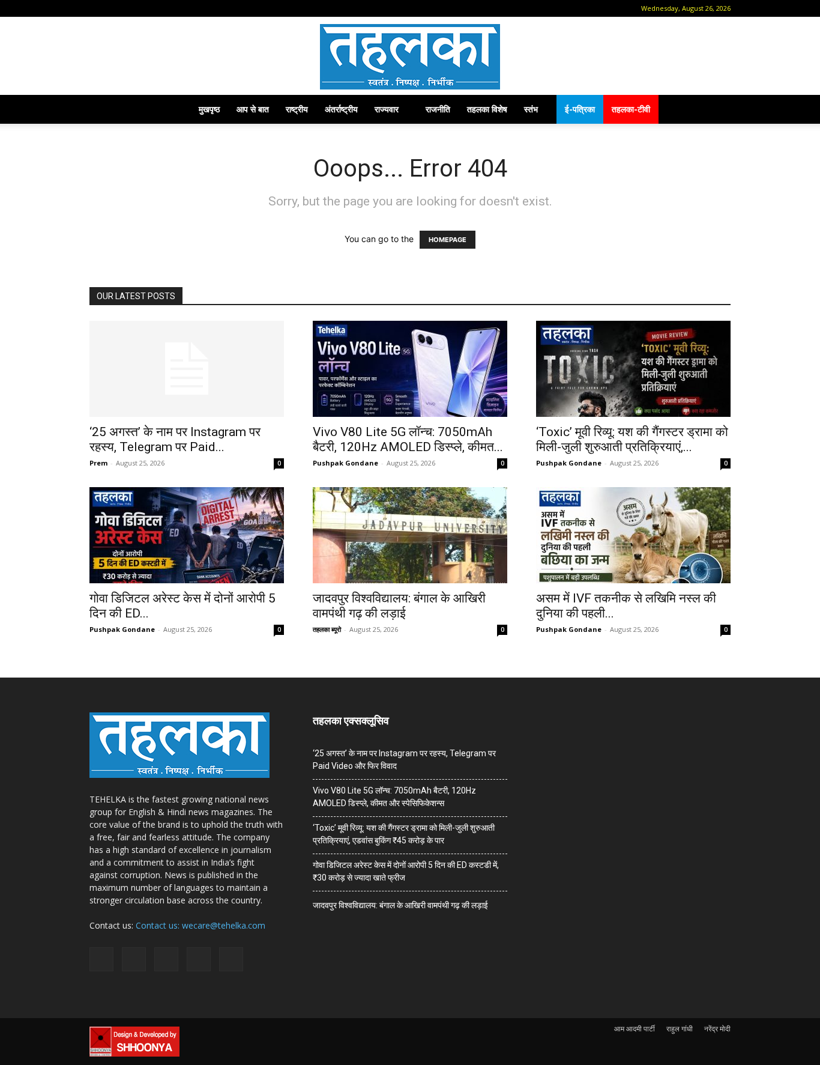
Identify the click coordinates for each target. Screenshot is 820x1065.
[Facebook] (116, 8)
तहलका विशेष (487, 109)
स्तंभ (531, 109)
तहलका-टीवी (631, 109)
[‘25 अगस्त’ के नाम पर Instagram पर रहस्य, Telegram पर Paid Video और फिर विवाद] (186, 369)
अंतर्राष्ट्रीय (341, 109)
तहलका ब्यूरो (327, 629)
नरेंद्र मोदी (717, 1029)
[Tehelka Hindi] (410, 57)
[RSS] (156, 8)
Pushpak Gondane (345, 462)
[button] (98, 8)
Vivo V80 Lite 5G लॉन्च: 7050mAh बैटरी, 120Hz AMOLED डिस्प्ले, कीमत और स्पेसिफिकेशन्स (394, 797)
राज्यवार (387, 109)
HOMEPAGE (447, 239)
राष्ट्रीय (297, 109)
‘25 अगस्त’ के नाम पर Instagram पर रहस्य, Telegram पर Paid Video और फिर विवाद (404, 759)
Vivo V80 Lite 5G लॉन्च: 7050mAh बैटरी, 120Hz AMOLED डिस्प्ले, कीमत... (408, 439)
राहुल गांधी (679, 1029)
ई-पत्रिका (580, 109)
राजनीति (438, 109)
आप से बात (253, 109)
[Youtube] (196, 8)
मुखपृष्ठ (209, 109)
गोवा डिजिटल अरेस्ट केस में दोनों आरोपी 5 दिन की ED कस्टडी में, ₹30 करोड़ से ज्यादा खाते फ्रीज (406, 871)
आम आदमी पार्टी (634, 1029)
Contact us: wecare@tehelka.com (200, 925)
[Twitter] (176, 8)
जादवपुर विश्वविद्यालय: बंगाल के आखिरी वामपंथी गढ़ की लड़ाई (399, 605)
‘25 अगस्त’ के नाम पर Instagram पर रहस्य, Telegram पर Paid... (175, 439)
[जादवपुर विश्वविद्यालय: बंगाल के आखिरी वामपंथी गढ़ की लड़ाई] (410, 535)
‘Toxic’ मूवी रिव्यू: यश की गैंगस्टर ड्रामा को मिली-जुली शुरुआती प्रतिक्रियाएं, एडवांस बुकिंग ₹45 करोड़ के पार (404, 834)
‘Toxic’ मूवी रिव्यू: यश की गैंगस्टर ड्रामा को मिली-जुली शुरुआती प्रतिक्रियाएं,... (632, 439)
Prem (98, 462)
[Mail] (136, 8)
